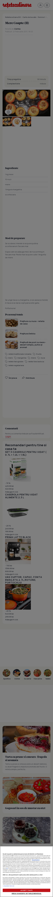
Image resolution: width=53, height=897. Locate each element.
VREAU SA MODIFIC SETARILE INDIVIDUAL (26, 893)
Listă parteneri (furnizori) (8, 886)
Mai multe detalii (36, 859)
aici (7, 868)
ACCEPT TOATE (26, 890)
